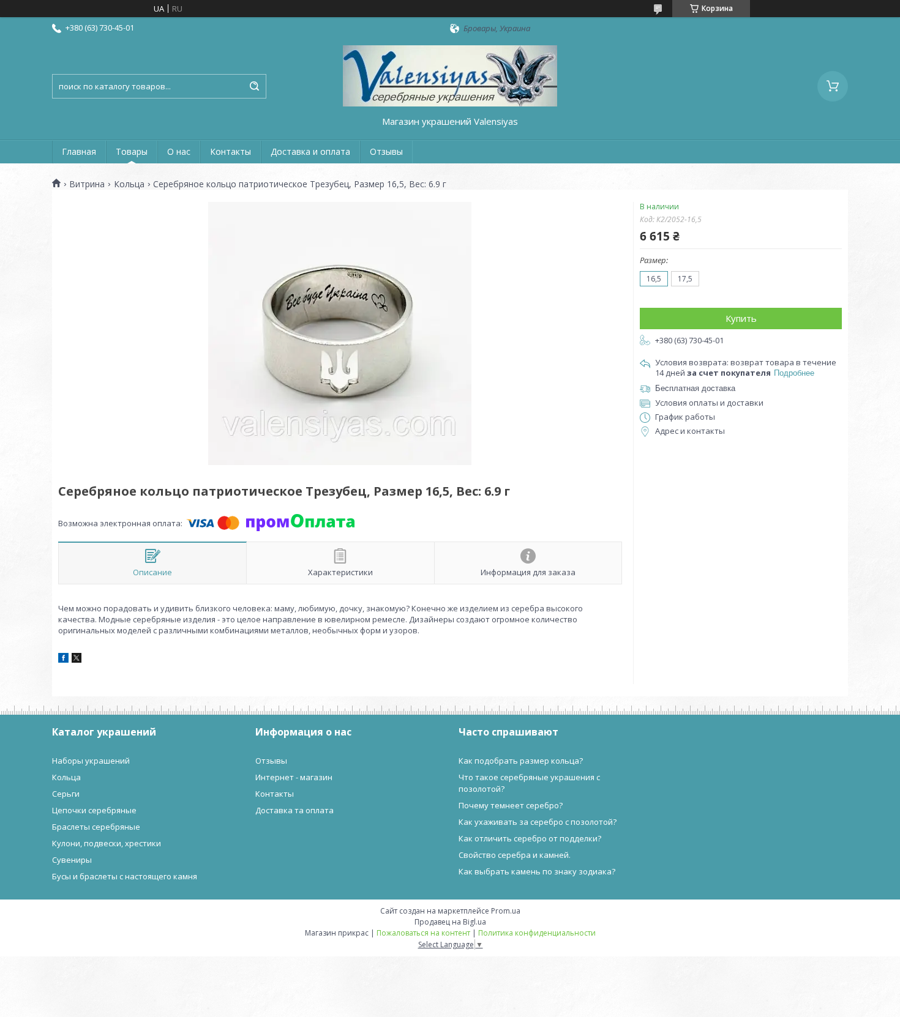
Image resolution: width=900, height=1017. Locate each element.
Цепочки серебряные (94, 810)
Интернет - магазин (293, 777)
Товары (132, 151)
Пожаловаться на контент (423, 933)
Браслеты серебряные (96, 826)
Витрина (87, 184)
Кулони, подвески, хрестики (106, 843)
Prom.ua (505, 911)
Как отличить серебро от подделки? (530, 838)
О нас (178, 151)
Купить (741, 318)
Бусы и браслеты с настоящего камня (124, 876)
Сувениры (72, 859)
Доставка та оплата (294, 810)
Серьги (66, 793)
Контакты (230, 151)
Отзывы (386, 151)
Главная (79, 151)
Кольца (129, 184)
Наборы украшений (91, 760)
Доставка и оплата (310, 151)
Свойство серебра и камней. (515, 854)
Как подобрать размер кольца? (521, 760)
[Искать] (254, 86)
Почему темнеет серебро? (511, 805)
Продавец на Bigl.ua (450, 922)
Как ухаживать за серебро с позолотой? (538, 821)
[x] (76, 659)
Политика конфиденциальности (537, 933)
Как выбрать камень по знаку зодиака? (537, 871)
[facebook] (63, 659)
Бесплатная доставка (695, 388)
